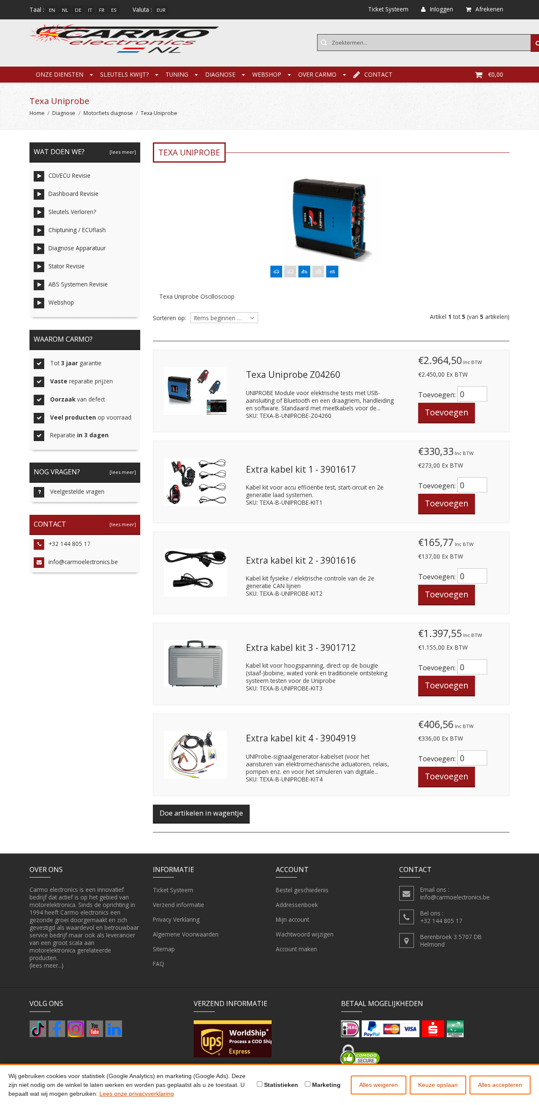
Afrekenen (489, 9)
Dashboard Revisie (73, 194)
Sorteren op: (169, 318)
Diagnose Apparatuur (77, 248)
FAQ (158, 964)
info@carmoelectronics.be (83, 562)
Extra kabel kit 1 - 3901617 (301, 469)
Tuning (176, 74)
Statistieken (280, 1084)
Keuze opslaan (438, 1084)
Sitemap (164, 949)
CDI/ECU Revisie (69, 175)
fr (101, 10)
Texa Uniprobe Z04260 (293, 374)
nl (65, 10)
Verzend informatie (178, 905)
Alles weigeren (378, 1084)
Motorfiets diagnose (108, 113)
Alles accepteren (500, 1084)
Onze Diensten (59, 74)
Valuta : (142, 9)
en (52, 10)
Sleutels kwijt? (124, 74)
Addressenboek (297, 905)
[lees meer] (121, 152)
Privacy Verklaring (176, 919)
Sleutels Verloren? (72, 212)
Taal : (36, 9)
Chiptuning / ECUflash (77, 230)
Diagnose (220, 74)
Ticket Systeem (173, 890)
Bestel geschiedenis (302, 890)
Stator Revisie (66, 266)
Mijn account (292, 919)
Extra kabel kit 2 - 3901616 (301, 560)
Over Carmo (317, 74)
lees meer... (46, 965)
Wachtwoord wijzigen (305, 934)
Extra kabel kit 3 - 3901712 (301, 647)
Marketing (325, 1084)
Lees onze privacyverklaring (136, 1093)
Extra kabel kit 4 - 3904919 (301, 738)
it (90, 10)
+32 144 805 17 (69, 544)
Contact (378, 74)
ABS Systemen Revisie (78, 284)
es (114, 10)
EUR (161, 10)
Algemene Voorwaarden (186, 934)
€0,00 (495, 74)
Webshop (266, 74)
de (78, 10)
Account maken (296, 949)
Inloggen (441, 9)
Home (37, 113)
